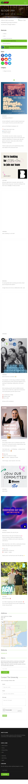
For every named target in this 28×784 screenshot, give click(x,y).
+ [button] (2, 622)
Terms (3, 747)
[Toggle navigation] (25, 2)
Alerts (4, 36)
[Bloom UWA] (14, 634)
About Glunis (4, 745)
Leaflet (12, 646)
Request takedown (6, 43)
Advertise (4, 755)
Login (3, 760)
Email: (3, 690)
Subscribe (5, 672)
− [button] (2, 624)
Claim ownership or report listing (9, 40)
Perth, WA (13, 14)
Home (2, 14)
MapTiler (15, 646)
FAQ (3, 752)
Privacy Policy (5, 750)
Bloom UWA (15, 637)
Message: (4, 697)
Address (4, 33)
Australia (7, 14)
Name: (3, 684)
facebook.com (4, 653)
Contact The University (7, 38)
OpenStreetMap (20, 646)
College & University (7, 71)
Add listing (4, 758)
